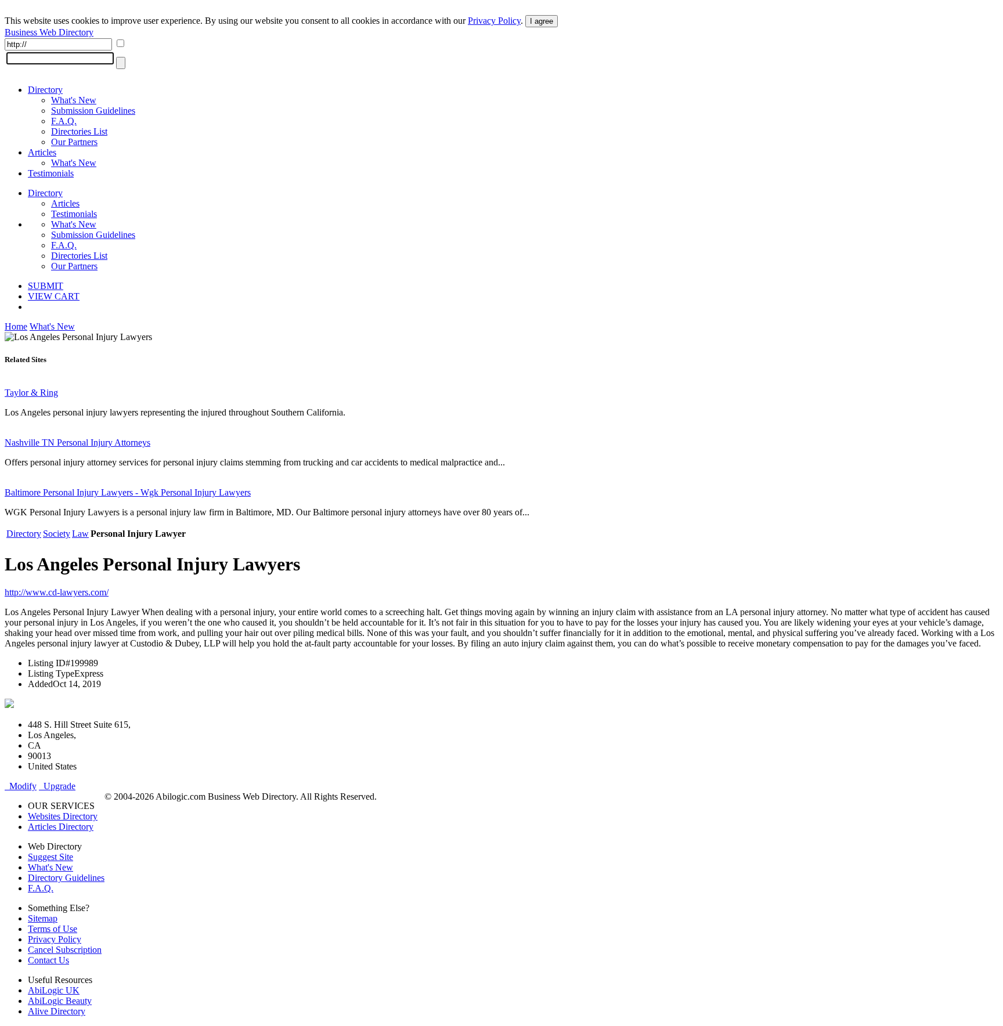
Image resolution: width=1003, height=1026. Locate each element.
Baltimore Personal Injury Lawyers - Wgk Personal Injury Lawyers (128, 492)
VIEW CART (54, 296)
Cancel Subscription (65, 950)
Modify (21, 786)
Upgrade (57, 786)
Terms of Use (52, 929)
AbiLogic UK (54, 990)
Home (16, 326)
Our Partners (74, 142)
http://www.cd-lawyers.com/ (57, 592)
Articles (42, 152)
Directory (45, 90)
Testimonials (51, 173)
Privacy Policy (494, 21)
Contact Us (48, 960)
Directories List (79, 131)
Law (80, 534)
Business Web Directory (49, 32)
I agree (541, 21)
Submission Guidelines (93, 110)
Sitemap (42, 918)
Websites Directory (63, 816)
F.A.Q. (64, 121)
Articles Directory (60, 827)
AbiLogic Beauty (60, 1001)
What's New (73, 100)
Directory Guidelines (66, 878)
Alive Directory (56, 1011)
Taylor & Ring (31, 393)
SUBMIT (45, 286)
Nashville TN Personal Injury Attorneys (77, 442)
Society (56, 534)
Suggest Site (50, 857)
